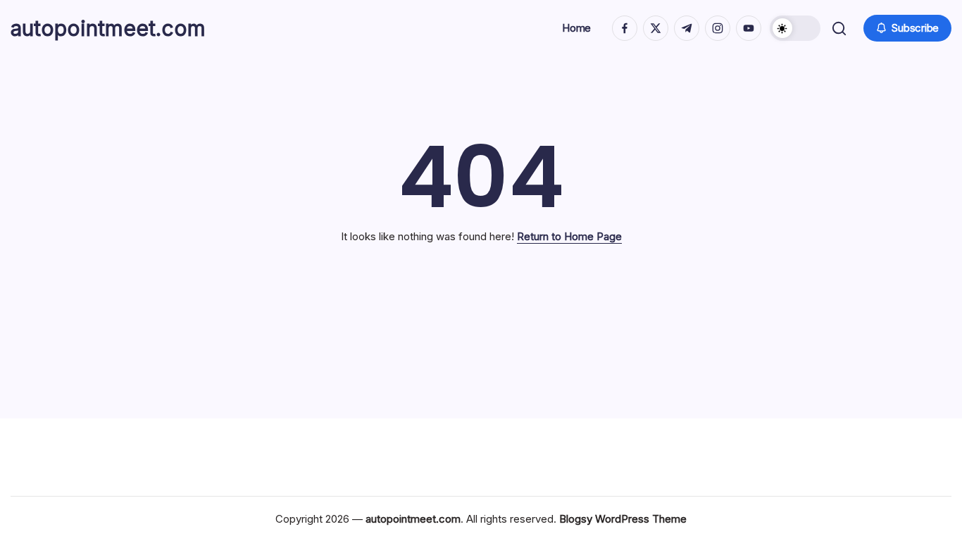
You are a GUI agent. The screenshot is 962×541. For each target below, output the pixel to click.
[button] (795, 28)
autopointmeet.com (108, 28)
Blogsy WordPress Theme (623, 519)
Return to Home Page (569, 236)
